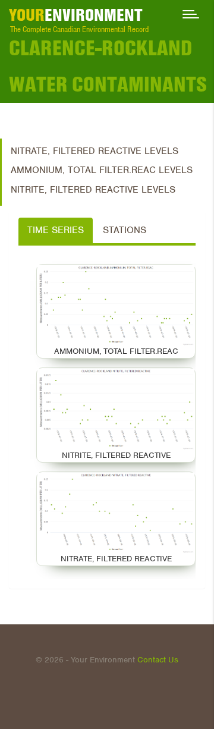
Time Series (55, 230)
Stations (124, 230)
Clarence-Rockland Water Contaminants (108, 66)
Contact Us (157, 660)
